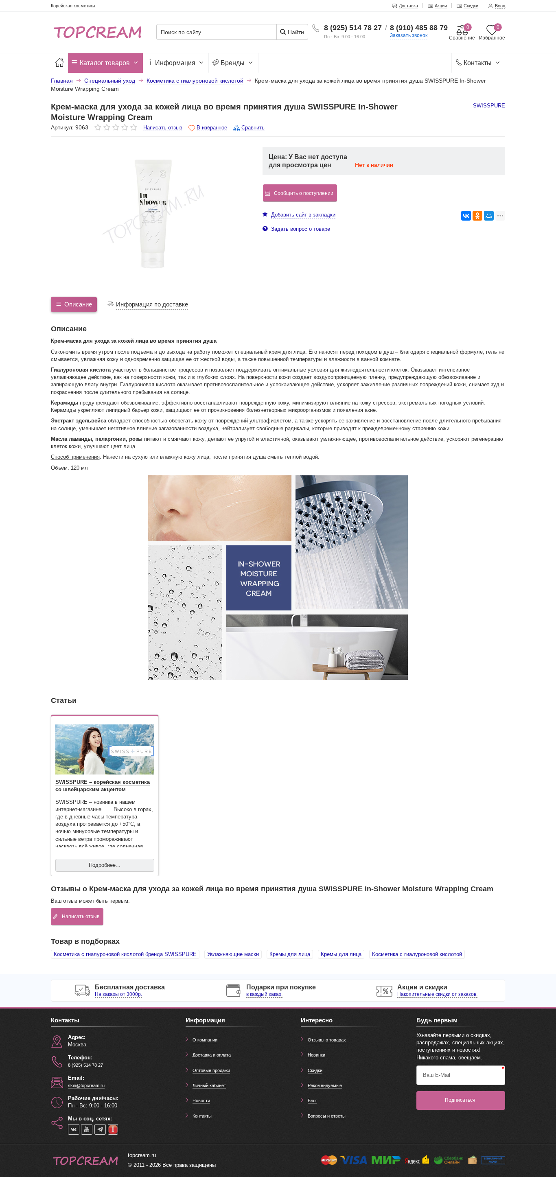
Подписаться (460, 1100)
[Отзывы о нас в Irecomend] (113, 1129)
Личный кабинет (209, 1085)
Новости (201, 1100)
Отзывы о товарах (327, 1039)
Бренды (232, 62)
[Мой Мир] (489, 216)
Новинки (316, 1054)
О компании (205, 1039)
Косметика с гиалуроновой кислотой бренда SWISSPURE (125, 954)
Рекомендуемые (325, 1085)
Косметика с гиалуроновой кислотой (417, 954)
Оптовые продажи (211, 1070)
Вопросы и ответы (327, 1116)
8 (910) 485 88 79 (419, 28)
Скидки (315, 1070)
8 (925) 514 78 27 (353, 28)
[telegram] (100, 1129)
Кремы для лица (289, 954)
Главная (62, 80)
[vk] (73, 1129)
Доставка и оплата (212, 1054)
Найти (295, 32)
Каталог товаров (104, 62)
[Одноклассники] (477, 216)
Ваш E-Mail (436, 1075)
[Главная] (59, 63)
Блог (312, 1100)
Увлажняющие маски (233, 954)
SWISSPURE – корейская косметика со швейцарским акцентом (102, 785)
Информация (175, 62)
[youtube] (86, 1129)
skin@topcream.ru (86, 1085)
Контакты (477, 62)
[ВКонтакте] (466, 216)
